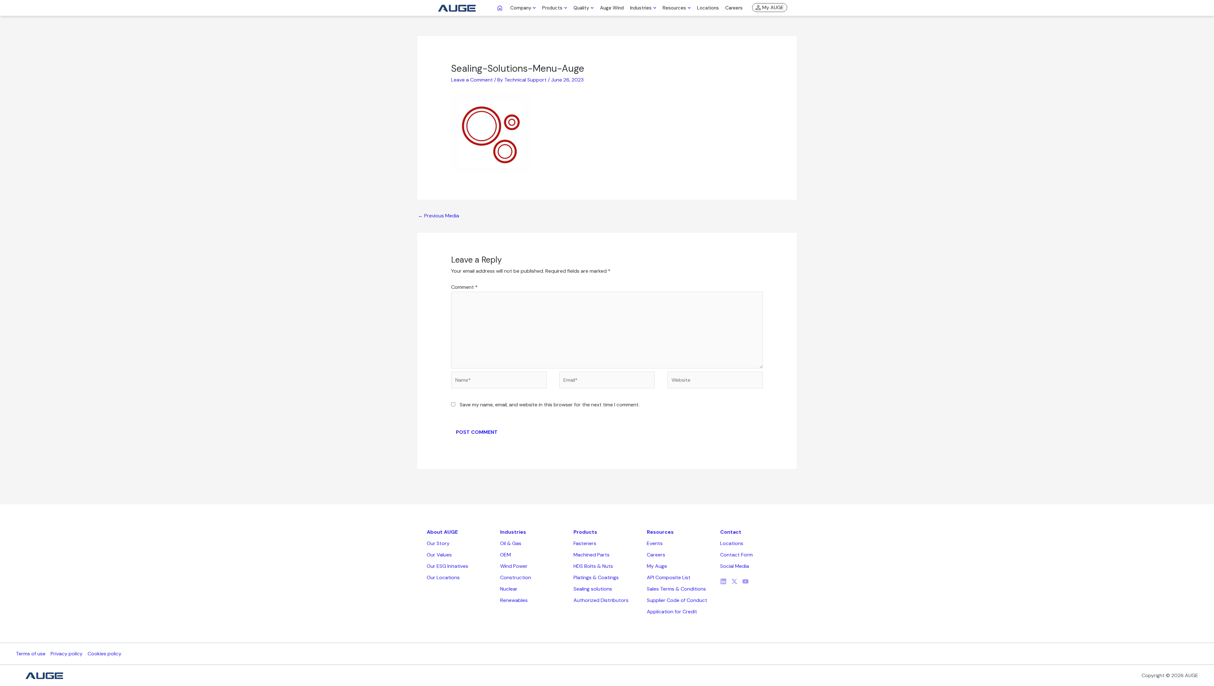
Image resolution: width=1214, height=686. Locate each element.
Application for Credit (672, 611)
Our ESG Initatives (447, 566)
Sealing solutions (592, 589)
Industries (513, 532)
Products (585, 532)
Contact (730, 532)
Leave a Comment (472, 79)
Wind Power (514, 566)
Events (655, 543)
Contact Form (736, 554)
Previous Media (438, 215)
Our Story (438, 543)
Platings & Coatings (596, 577)
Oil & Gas (510, 543)
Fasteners (584, 543)
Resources (660, 532)
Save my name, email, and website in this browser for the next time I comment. (550, 404)
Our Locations (443, 577)
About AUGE (442, 532)
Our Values (439, 554)
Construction (515, 577)
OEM (505, 554)
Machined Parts (591, 554)
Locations (731, 543)
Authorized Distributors (600, 600)
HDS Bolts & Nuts (593, 566)
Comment (464, 287)
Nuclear (509, 589)
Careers (656, 554)
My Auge (657, 566)
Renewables (514, 600)
